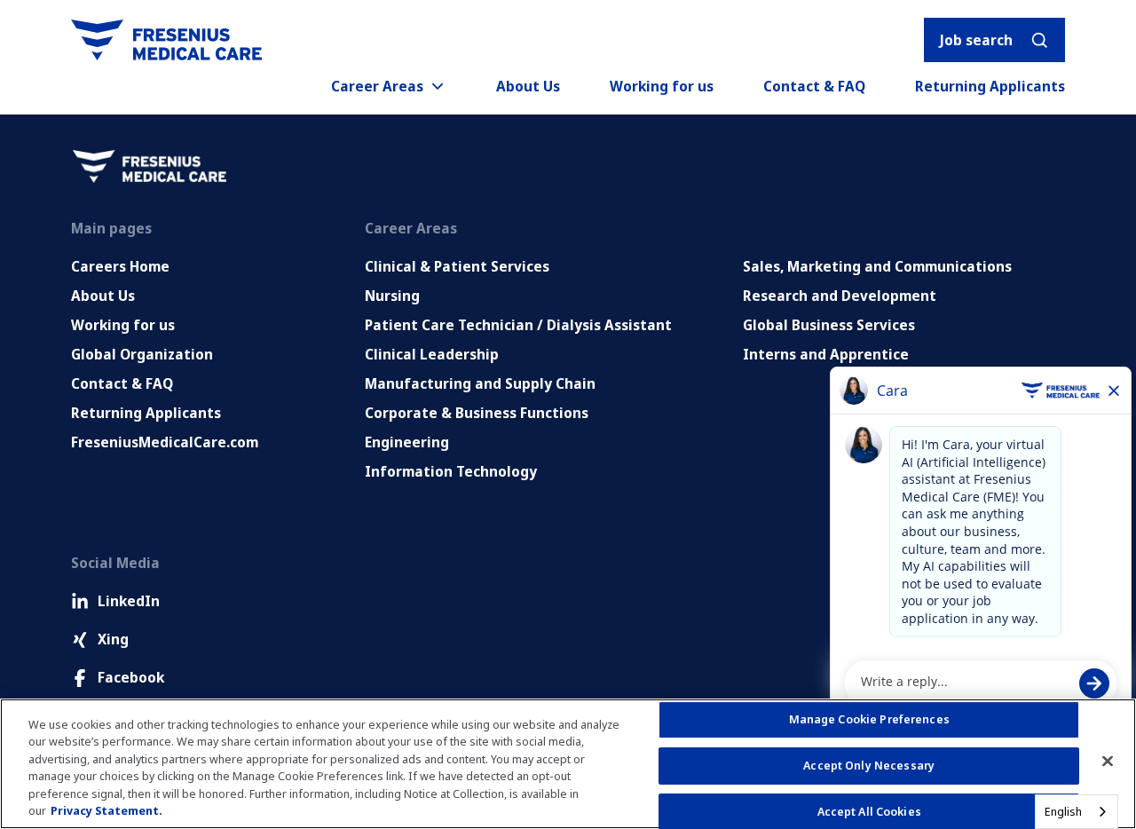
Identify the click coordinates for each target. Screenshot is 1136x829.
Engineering (407, 442)
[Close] (1107, 761)
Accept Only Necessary (869, 765)
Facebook (131, 677)
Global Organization (142, 354)
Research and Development (839, 295)
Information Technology (451, 471)
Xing (113, 639)
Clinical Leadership (432, 354)
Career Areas (377, 86)
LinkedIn (129, 601)
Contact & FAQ (814, 86)
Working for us (662, 86)
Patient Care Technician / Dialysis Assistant (518, 325)
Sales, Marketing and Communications (877, 266)
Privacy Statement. (106, 810)
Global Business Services (829, 325)
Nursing (392, 295)
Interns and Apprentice (826, 354)
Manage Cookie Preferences (869, 720)
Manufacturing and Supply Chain (480, 383)
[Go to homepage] (166, 40)
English (1063, 811)
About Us (528, 86)
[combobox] (1076, 811)
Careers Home (120, 266)
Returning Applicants (990, 86)
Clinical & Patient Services (457, 266)
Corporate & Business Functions (476, 412)
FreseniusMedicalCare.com (164, 442)
